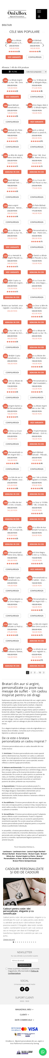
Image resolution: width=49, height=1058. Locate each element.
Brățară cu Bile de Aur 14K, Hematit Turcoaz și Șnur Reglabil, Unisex (37, 528)
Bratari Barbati (8, 854)
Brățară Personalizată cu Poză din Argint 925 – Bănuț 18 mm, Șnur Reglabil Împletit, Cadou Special (12, 453)
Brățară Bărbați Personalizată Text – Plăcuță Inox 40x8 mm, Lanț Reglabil (12, 181)
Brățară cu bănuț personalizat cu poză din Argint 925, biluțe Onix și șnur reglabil (36, 131)
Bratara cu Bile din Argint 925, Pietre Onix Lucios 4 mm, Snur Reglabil (36, 625)
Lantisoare (7, 851)
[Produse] (39, 12)
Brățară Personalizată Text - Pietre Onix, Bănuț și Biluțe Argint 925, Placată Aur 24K (12, 553)
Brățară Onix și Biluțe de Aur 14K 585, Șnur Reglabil (12, 382)
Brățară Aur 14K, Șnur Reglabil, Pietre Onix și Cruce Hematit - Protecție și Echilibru (36, 156)
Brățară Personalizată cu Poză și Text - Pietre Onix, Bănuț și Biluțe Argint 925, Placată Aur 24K (37, 231)
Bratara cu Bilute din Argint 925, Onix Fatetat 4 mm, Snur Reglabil (36, 356)
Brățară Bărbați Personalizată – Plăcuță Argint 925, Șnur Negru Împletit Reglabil (36, 453)
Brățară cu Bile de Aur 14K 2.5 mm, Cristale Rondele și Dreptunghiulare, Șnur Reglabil (12, 503)
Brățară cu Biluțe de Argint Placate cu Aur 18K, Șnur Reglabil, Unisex (12, 231)
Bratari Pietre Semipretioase (24, 861)
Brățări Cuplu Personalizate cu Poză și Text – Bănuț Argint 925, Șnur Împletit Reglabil (12, 625)
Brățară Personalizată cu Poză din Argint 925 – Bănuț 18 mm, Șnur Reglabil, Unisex (37, 600)
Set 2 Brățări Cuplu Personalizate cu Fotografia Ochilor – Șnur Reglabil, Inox (12, 578)
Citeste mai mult (9, 939)
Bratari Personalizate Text (33, 858)
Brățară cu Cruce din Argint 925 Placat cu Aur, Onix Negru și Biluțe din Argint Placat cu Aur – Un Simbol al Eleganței (36, 181)
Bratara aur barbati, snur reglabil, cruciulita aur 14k (12, 306)
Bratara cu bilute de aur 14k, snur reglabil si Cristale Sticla (37, 650)
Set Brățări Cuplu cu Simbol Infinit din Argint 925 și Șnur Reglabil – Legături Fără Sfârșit (12, 281)
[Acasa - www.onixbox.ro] (17, 14)
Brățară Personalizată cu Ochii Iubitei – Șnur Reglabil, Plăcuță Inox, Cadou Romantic (37, 578)
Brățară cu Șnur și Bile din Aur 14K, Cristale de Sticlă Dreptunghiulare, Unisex (12, 528)
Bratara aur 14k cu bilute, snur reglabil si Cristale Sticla (36, 478)
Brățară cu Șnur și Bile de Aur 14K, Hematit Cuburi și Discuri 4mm (36, 306)
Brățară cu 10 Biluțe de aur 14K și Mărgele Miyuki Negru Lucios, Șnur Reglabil (37, 81)
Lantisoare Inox (19, 851)
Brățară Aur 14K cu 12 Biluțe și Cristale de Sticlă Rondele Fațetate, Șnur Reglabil (12, 331)
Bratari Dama (21, 854)
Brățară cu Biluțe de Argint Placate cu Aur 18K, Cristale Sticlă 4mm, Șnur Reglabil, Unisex (37, 331)
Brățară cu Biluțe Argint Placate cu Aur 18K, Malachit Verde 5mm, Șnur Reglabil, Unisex (37, 407)
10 (40, 672)
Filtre (14, 71)
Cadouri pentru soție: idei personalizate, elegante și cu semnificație (18, 911)
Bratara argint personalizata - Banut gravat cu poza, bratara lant (12, 206)
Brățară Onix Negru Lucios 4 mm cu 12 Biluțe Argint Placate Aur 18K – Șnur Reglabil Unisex (36, 553)
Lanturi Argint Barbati (36, 851)
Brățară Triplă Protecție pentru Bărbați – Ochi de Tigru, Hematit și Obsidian (36, 432)
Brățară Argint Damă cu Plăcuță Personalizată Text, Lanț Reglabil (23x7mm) (12, 407)
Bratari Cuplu (34, 854)
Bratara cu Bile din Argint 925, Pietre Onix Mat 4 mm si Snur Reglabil (12, 156)
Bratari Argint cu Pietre (25, 856)
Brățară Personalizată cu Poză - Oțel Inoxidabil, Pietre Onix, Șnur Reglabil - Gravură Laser (37, 382)
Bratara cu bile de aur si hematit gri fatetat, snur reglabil (12, 478)
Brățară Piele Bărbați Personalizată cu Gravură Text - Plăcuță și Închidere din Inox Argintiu (37, 206)
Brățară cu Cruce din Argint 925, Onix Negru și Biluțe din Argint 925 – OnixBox (36, 281)
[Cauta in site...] (39, 21)
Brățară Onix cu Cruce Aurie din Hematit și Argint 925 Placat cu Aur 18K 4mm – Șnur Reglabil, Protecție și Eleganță (12, 432)
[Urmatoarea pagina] (43, 672)
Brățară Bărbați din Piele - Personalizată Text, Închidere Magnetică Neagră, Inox (12, 131)
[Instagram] (27, 989)
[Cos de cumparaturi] (39, 16)
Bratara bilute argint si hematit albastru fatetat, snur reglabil (12, 650)
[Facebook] (22, 989)
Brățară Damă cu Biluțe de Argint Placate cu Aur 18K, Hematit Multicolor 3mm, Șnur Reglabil (37, 256)
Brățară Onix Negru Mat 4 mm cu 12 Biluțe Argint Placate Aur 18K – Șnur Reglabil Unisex (37, 106)
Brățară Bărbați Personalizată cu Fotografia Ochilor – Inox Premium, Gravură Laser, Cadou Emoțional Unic (35, 41)
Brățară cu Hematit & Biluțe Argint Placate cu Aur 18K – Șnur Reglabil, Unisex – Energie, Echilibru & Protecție (12, 256)
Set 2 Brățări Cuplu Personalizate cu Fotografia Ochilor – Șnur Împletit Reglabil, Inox (12, 356)
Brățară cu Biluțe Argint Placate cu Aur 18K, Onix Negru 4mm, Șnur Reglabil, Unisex (14, 41)
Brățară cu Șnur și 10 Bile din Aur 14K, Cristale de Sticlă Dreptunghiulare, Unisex (36, 503)
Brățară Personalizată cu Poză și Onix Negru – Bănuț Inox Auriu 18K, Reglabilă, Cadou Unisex (12, 600)
